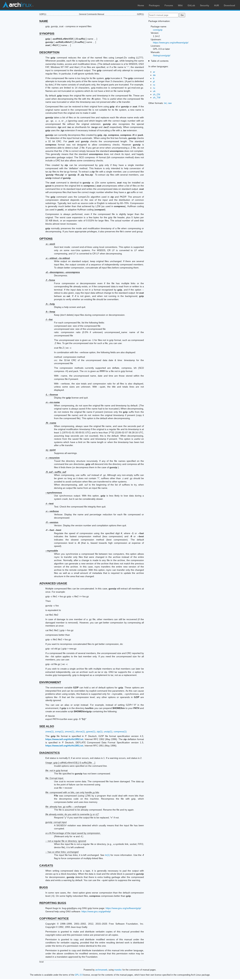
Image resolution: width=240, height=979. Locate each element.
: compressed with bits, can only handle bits (72, 792)
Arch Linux (17, 5)
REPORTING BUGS (52, 903)
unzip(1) (108, 731)
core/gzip (157, 29)
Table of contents (159, 61)
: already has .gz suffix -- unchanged (65, 806)
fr (153, 78)
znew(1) (49, 731)
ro (154, 84)
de (154, 75)
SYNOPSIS (46, 33)
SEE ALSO (46, 726)
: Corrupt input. (54, 778)
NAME (43, 21)
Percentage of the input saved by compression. (73, 833)
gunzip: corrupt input (56, 822)
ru (154, 88)
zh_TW (156, 97)
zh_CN (156, 94)
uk (154, 91)
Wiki (180, 5)
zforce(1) (80, 731)
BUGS (43, 887)
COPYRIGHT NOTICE (54, 918)
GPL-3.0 (79, 975)
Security (204, 5)
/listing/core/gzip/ (161, 55)
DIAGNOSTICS (49, 752)
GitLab (191, 5)
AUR (216, 5)
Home (141, 5)
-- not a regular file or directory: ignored (65, 841)
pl (154, 81)
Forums (169, 5)
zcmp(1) (59, 731)
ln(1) (107, 855)
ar (154, 72)
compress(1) (120, 731)
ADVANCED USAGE (53, 583)
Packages (154, 5)
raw (170, 103)
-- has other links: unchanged (62, 852)
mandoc (118, 970)
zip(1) (100, 731)
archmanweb (101, 970)
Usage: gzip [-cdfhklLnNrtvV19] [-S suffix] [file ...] (70, 762)
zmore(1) (69, 731)
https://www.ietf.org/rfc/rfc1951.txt (64, 745)
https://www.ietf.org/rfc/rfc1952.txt (64, 739)
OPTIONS (46, 238)
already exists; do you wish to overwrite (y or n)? (72, 814)
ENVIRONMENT (50, 682)
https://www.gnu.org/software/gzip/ (123, 908)
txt (165, 103)
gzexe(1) (90, 731)
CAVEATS (46, 865)
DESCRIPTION (49, 52)
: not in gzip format (56, 770)
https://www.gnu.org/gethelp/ (96, 911)
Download (229, 5)
